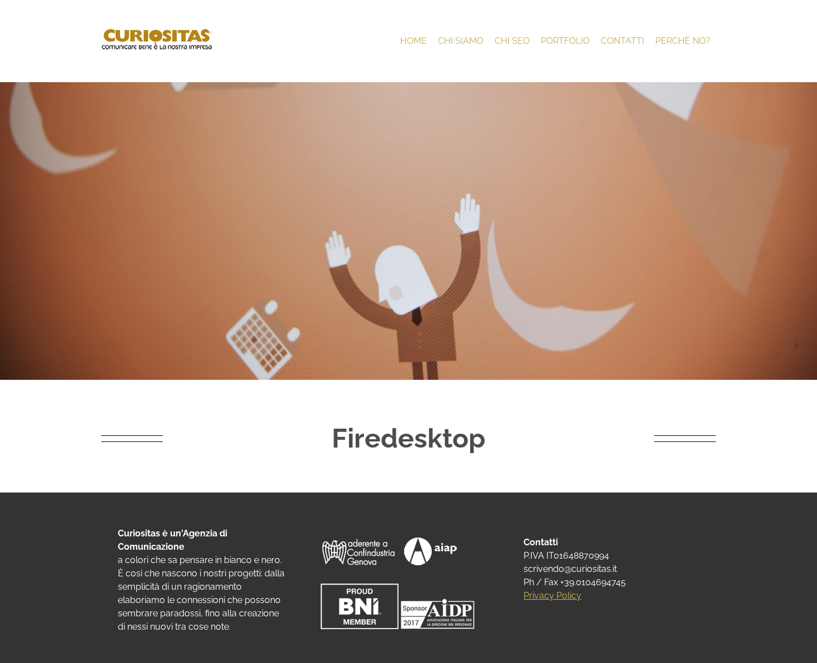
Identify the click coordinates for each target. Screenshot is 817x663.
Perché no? (682, 41)
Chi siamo (461, 41)
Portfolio (565, 41)
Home (413, 41)
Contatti (622, 41)
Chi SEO (512, 41)
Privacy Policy (552, 595)
